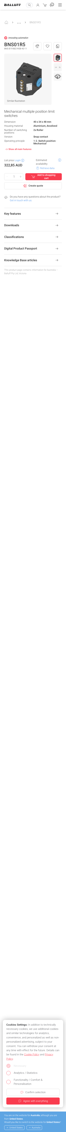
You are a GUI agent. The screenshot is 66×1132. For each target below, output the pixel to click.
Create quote (36, 185)
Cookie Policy (31, 1054)
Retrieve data (47, 168)
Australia (36, 1127)
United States (16, 1127)
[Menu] (60, 5)
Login (18, 160)
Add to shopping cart (46, 177)
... (19, 21)
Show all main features (20, 149)
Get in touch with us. (21, 200)
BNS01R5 (35, 22)
